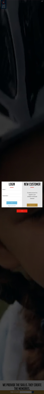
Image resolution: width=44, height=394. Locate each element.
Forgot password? (12, 205)
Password (5, 195)
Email (4, 189)
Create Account (32, 205)
